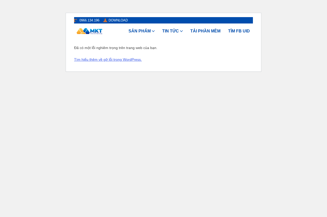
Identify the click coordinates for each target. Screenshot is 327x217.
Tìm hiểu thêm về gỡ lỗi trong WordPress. (108, 59)
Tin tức (170, 31)
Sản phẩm (140, 31)
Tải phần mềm (205, 31)
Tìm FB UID (239, 31)
